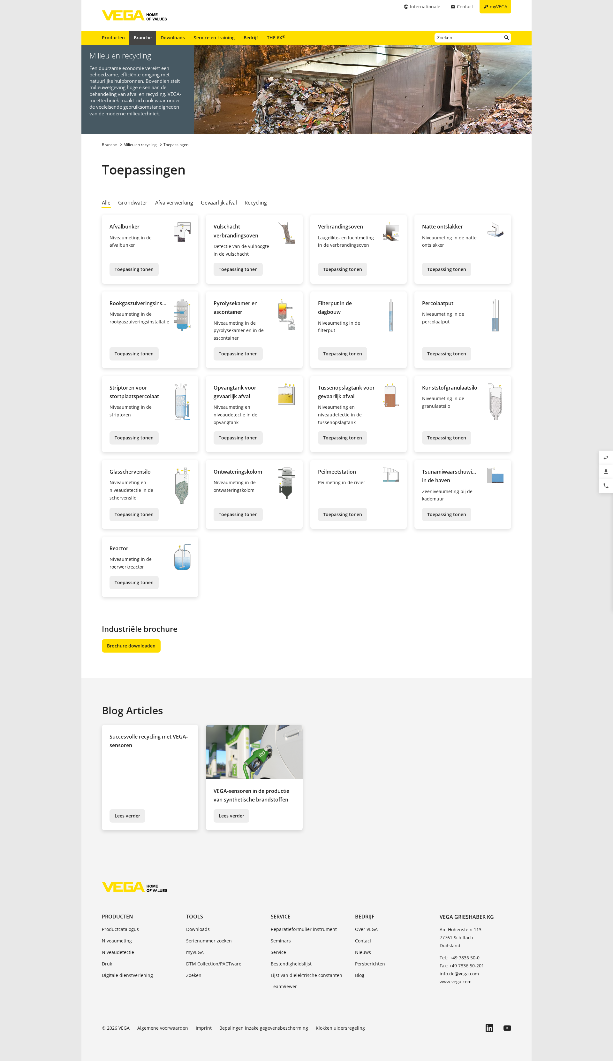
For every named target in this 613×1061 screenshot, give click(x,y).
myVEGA (195, 952)
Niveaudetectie (118, 952)
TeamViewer (284, 986)
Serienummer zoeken (209, 941)
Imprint (204, 1028)
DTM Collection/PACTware (213, 964)
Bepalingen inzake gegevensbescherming (263, 1028)
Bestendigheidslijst (291, 964)
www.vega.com (456, 982)
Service (281, 916)
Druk (107, 964)
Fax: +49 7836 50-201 (462, 966)
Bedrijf (251, 38)
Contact (363, 941)
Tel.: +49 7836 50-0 (460, 958)
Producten (113, 38)
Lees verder (127, 816)
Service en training (214, 38)
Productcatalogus (120, 929)
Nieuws (363, 952)
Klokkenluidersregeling (340, 1028)
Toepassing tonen (134, 269)
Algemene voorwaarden (162, 1028)
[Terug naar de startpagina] (134, 887)
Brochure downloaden (131, 646)
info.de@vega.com (459, 974)
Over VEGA (366, 929)
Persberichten (370, 964)
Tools (194, 916)
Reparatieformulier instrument (304, 929)
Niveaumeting (117, 941)
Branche (143, 38)
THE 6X (276, 37)
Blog (359, 975)
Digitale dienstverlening (127, 975)
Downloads (173, 38)
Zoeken (193, 975)
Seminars (281, 941)
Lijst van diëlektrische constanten (306, 975)
